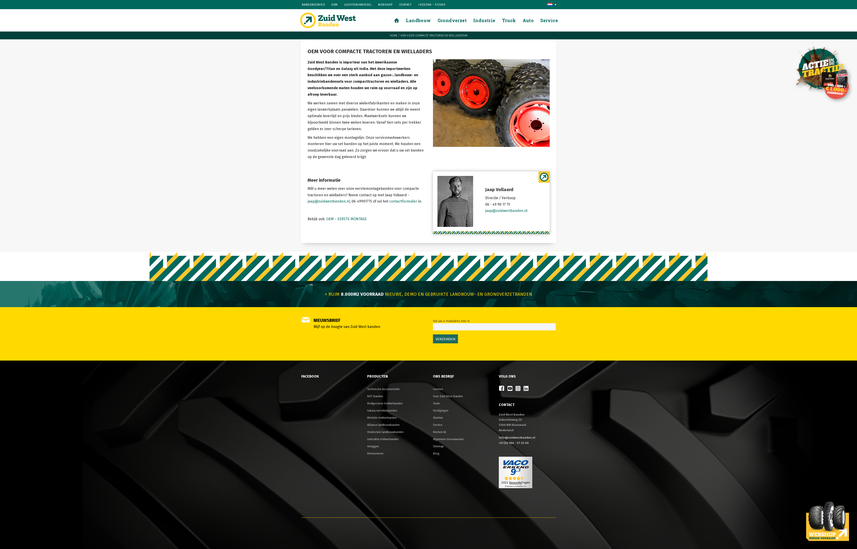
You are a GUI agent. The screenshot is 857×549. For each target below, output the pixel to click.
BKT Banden (375, 396)
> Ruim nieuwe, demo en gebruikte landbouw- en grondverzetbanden (428, 294)
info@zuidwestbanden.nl (517, 437)
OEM (334, 4)
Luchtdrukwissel (358, 4)
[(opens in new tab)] (827, 521)
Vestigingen (440, 410)
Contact (405, 4)
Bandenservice (313, 4)
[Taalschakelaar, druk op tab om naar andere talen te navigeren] (552, 4)
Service (437, 425)
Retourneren (375, 453)
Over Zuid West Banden (448, 396)
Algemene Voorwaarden (448, 439)
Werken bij (439, 432)
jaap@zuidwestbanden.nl (329, 201)
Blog (436, 453)
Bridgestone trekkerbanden (385, 403)
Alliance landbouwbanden (383, 425)
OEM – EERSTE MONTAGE (346, 219)
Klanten (438, 417)
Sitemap (438, 446)
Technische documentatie (383, 389)
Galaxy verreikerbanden (382, 410)
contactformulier (403, 201)
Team (436, 403)
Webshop (385, 4)
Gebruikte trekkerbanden (383, 439)
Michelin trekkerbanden (382, 417)
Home (393, 35)
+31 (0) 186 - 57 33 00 (514, 443)
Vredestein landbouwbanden (385, 432)
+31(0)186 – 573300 (431, 4)
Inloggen (373, 446)
